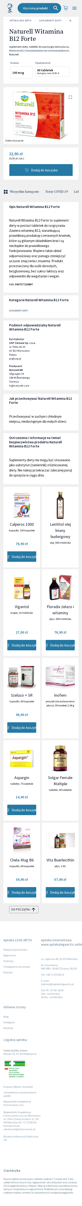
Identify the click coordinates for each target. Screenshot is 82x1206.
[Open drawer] (74, 8)
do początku (20, 909)
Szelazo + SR (22, 695)
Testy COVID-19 (56, 192)
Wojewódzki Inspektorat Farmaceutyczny (17, 1103)
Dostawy (8, 961)
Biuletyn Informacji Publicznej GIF (20, 1138)
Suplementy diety (50, 20)
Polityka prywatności (15, 949)
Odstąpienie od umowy (16, 966)
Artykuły (8, 1028)
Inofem (60, 695)
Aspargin (21, 777)
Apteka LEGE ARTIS (20, 20)
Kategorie (9, 1022)
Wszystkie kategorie (24, 192)
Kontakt (8, 972)
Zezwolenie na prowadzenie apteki (19, 1094)
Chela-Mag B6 (22, 860)
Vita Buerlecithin (60, 860)
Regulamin (9, 955)
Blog (5, 1016)
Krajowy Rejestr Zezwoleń (18, 1086)
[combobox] (39, 8)
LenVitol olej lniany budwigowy (60, 530)
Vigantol (22, 606)
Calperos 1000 (22, 524)
